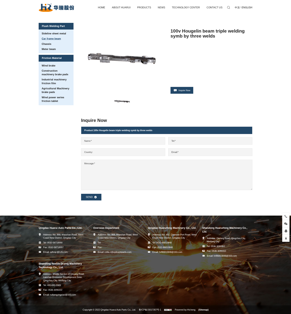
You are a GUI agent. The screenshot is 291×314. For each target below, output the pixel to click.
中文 (237, 7)
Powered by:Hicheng (185, 309)
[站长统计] (168, 309)
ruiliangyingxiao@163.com (63, 294)
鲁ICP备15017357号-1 (150, 309)
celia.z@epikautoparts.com (118, 252)
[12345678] (285, 216)
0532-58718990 (54, 242)
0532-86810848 (164, 242)
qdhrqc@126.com (59, 252)
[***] (285, 231)
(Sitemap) (203, 309)
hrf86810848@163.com (170, 252)
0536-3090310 (218, 246)
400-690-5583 (54, 285)
